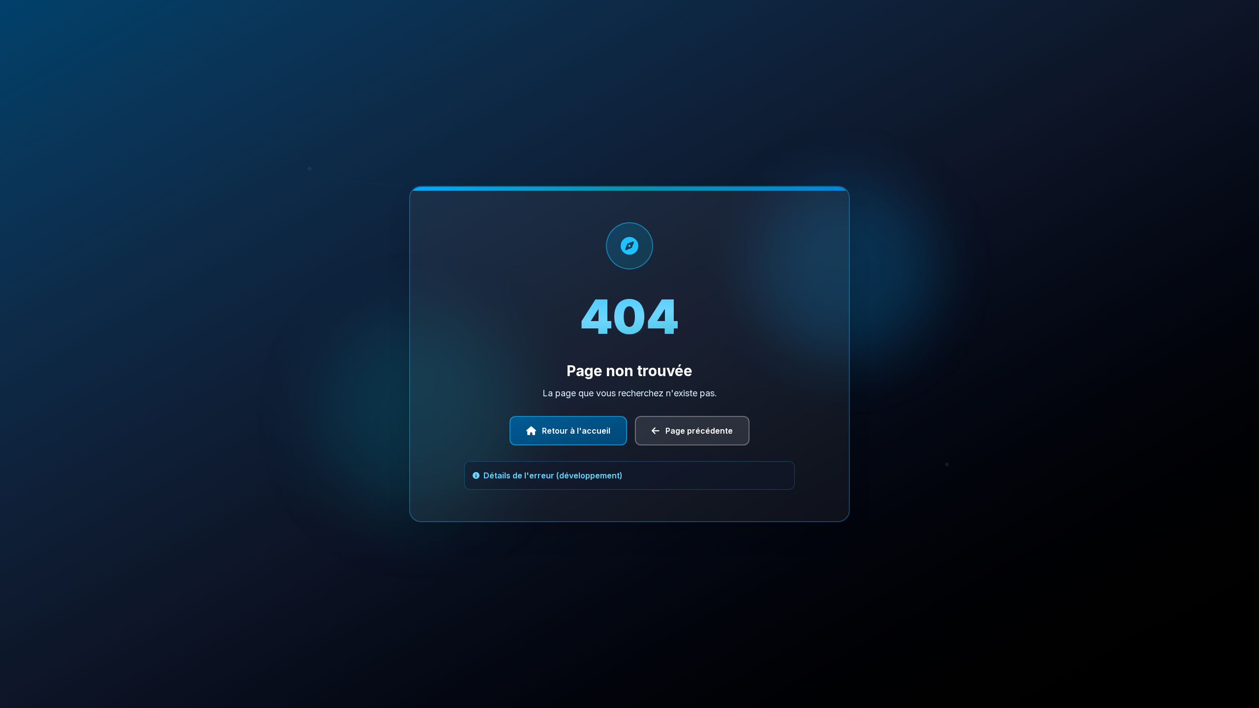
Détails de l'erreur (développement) (553, 475)
